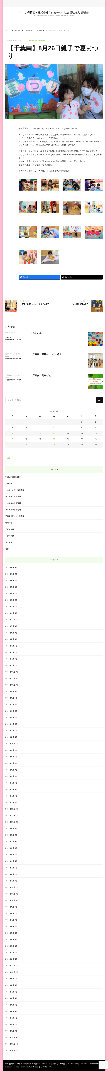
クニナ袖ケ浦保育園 (13, 510)
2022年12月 (10, 809)
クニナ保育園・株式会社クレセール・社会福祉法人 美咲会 (54, 12)
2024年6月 (9, 711)
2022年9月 (9, 828)
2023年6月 (9, 770)
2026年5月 (9, 587)
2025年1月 (9, 665)
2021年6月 (9, 926)
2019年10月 (10, 1050)
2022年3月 (9, 867)
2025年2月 (9, 659)
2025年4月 (9, 646)
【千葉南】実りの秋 (40, 375)
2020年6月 (9, 998)
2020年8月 (9, 985)
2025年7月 (9, 626)
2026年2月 (9, 606)
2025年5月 (9, 639)
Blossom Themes (12, 1067)
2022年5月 (9, 854)
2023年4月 (9, 783)
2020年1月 (9, 1031)
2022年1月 (9, 881)
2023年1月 (9, 802)
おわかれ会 (36, 333)
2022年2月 (9, 874)
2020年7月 (9, 992)
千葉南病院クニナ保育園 (37, 40)
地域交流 (8, 523)
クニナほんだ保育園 (13, 496)
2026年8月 (9, 567)
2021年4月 (9, 939)
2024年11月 (10, 678)
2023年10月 (10, 743)
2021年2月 (9, 952)
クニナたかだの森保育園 (14, 490)
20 (54, 439)
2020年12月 (10, 965)
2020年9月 (9, 978)
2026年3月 (9, 600)
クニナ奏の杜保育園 (13, 503)
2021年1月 (9, 959)
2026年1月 (9, 613)
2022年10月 (10, 822)
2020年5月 (9, 1005)
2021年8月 (9, 913)
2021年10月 (10, 900)
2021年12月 (10, 887)
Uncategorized (13, 477)
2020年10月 (10, 972)
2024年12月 (10, 672)
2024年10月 (10, 685)
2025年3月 (9, 652)
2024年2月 (9, 737)
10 (12, 433)
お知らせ (8, 337)
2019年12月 (10, 1037)
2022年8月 (9, 835)
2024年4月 (9, 724)
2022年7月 (9, 841)
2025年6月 (9, 633)
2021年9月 (9, 907)
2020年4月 (9, 1011)
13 (54, 433)
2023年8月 (9, 756)
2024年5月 (9, 717)
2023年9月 (9, 750)
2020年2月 (9, 1024)
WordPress (33, 1067)
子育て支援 (9, 529)
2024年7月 (9, 704)
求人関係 (8, 542)
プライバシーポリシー (47, 1067)
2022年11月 (10, 815)
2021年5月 (9, 933)
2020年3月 (9, 1018)
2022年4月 (9, 861)
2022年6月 (9, 848)
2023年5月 (9, 776)
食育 (7, 549)
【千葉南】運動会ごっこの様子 (46, 354)
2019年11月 (10, 1044)
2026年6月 (9, 580)
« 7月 (7, 458)
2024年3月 (9, 730)
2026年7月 (9, 574)
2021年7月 (9, 920)
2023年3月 (9, 789)
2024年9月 (9, 691)
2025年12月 (10, 619)
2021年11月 (10, 894)
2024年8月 (9, 698)
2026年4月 (9, 593)
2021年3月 (9, 946)
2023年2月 (9, 796)
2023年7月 (9, 763)
